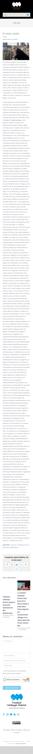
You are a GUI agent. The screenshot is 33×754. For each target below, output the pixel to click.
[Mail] (18, 714)
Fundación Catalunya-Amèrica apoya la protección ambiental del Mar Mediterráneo (9, 605)
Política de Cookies (16, 730)
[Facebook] (4, 714)
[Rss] (14, 714)
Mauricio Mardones (21, 743)
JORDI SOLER (7, 39)
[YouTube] (11, 714)
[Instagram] (7, 714)
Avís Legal (6, 730)
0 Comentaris (6, 617)
